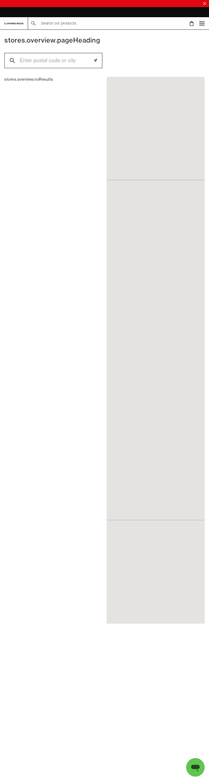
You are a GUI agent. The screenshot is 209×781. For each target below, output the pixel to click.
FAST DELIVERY (17, 13)
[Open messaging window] (195, 767)
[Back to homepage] (13, 23)
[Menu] (202, 23)
